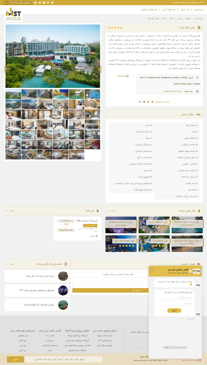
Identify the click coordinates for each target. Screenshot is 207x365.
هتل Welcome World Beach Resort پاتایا (186, 224)
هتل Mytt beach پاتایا (124, 241)
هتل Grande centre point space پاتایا (120, 224)
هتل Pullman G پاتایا (157, 222)
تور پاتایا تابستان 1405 (86, 220)
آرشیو (113, 210)
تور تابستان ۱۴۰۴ (104, 340)
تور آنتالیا (22, 340)
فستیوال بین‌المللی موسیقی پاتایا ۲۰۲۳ (36, 290)
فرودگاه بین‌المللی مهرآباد (77, 335)
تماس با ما (50, 335)
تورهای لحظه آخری (104, 345)
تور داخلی (184, 9)
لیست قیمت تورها (104, 335)
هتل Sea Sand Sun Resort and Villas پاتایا (186, 242)
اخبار (50, 350)
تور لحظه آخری (168, 9)
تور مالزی (22, 350)
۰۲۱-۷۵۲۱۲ (13, 2)
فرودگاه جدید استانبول (77, 350)
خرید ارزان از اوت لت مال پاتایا (40, 276)
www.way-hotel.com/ (173, 91)
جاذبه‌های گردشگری (148, 9)
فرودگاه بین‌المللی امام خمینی (77, 340)
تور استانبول (22, 335)
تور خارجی (198, 9)
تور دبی (23, 345)
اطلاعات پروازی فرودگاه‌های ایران (77, 345)
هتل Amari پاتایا (160, 241)
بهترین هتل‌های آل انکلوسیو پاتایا (39, 304)
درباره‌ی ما (50, 340)
